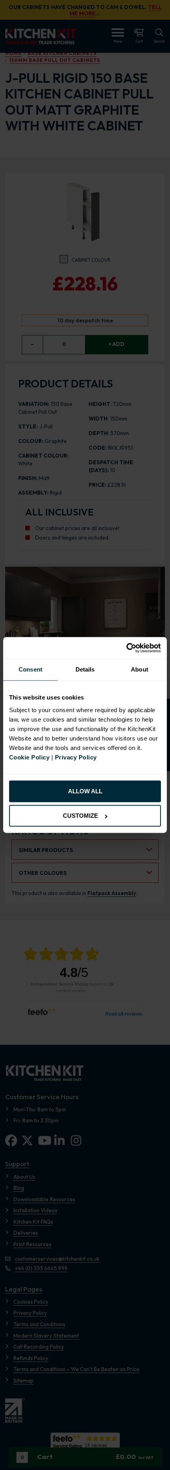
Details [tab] (85, 669)
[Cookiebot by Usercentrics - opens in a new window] (126, 648)
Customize (80, 816)
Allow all (85, 791)
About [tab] (139, 669)
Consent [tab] (30, 669)
